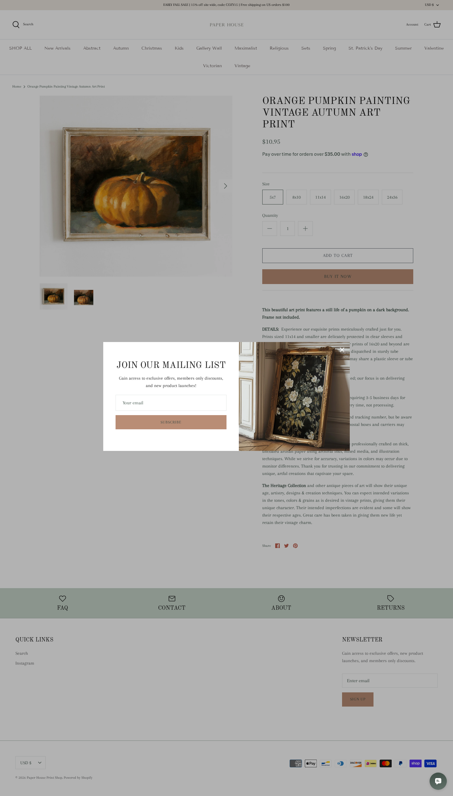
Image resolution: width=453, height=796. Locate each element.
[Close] (342, 350)
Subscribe (171, 422)
